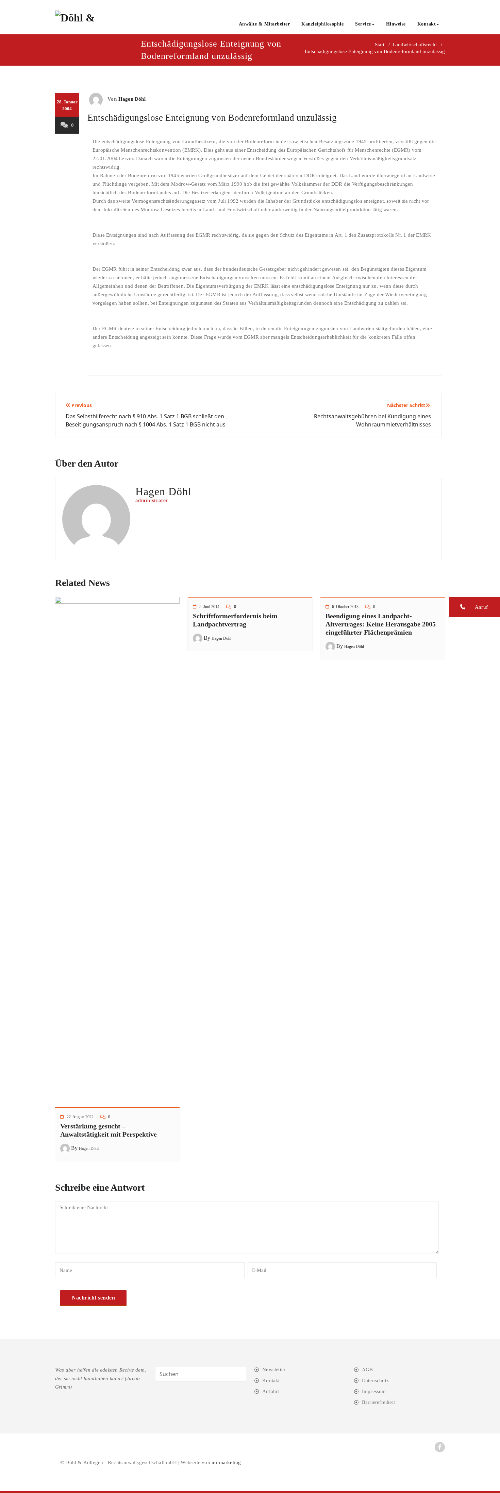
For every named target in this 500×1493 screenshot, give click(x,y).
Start (379, 44)
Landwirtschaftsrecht (415, 44)
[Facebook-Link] (439, 1447)
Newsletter (273, 1369)
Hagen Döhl (132, 99)
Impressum (374, 1391)
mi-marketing (226, 1462)
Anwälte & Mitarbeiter (264, 24)
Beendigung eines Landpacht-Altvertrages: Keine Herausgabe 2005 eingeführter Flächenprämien (381, 624)
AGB (367, 1369)
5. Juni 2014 (209, 606)
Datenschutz (375, 1380)
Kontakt (426, 24)
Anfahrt (270, 1391)
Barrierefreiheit (378, 1402)
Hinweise (396, 24)
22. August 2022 (80, 1116)
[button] (474, 607)
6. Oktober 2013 (345, 606)
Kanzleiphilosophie (322, 24)
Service (363, 24)
